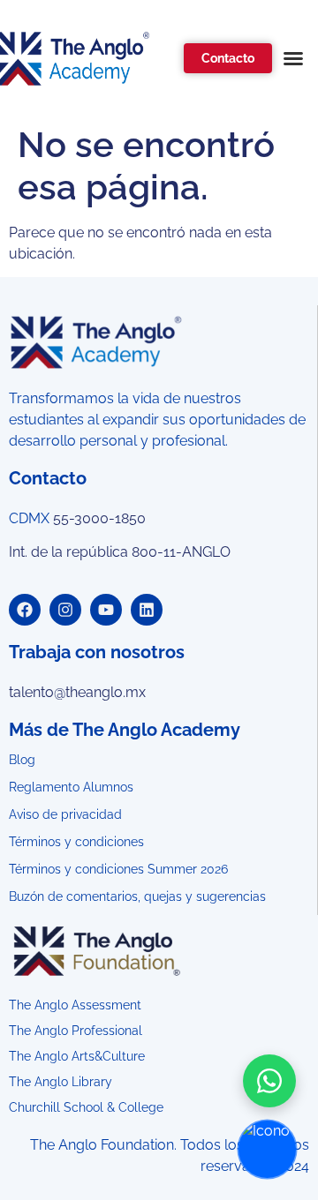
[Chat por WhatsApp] (269, 1080)
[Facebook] (25, 610)
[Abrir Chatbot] (267, 1149)
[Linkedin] (147, 610)
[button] (293, 58)
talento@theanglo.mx (77, 692)
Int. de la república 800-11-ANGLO (120, 552)
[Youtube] (106, 610)
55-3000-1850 (99, 518)
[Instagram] (65, 610)
